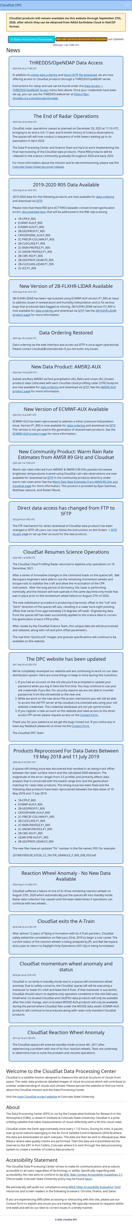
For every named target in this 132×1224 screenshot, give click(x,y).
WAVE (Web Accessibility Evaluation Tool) (94, 1187)
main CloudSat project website (37, 1097)
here (88, 1179)
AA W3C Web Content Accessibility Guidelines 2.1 (90, 1175)
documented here (34, 212)
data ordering (105, 197)
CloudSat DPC (11, 5)
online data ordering (44, 75)
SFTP (39, 201)
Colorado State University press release (38, 167)
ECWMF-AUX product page (30, 434)
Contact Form (89, 715)
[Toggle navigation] (127, 5)
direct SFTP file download (80, 75)
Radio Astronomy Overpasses (32, 39)
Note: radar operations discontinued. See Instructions (81, 39)
